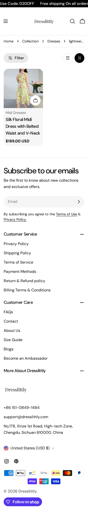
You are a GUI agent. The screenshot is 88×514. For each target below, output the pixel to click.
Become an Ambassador (26, 358)
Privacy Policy (16, 243)
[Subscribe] (79, 202)
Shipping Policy (17, 253)
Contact (11, 321)
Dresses (53, 41)
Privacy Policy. (15, 219)
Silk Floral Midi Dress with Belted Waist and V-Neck (23, 126)
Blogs (8, 349)
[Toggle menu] (6, 21)
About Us (12, 330)
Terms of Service (18, 262)
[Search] (72, 21)
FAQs (8, 312)
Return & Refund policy (24, 280)
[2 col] (79, 58)
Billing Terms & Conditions (27, 290)
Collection (30, 41)
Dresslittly (27, 491)
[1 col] (68, 58)
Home (8, 41)
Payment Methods (20, 271)
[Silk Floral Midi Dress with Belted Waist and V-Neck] (23, 88)
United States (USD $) (30, 448)
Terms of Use (66, 214)
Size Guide (13, 339)
